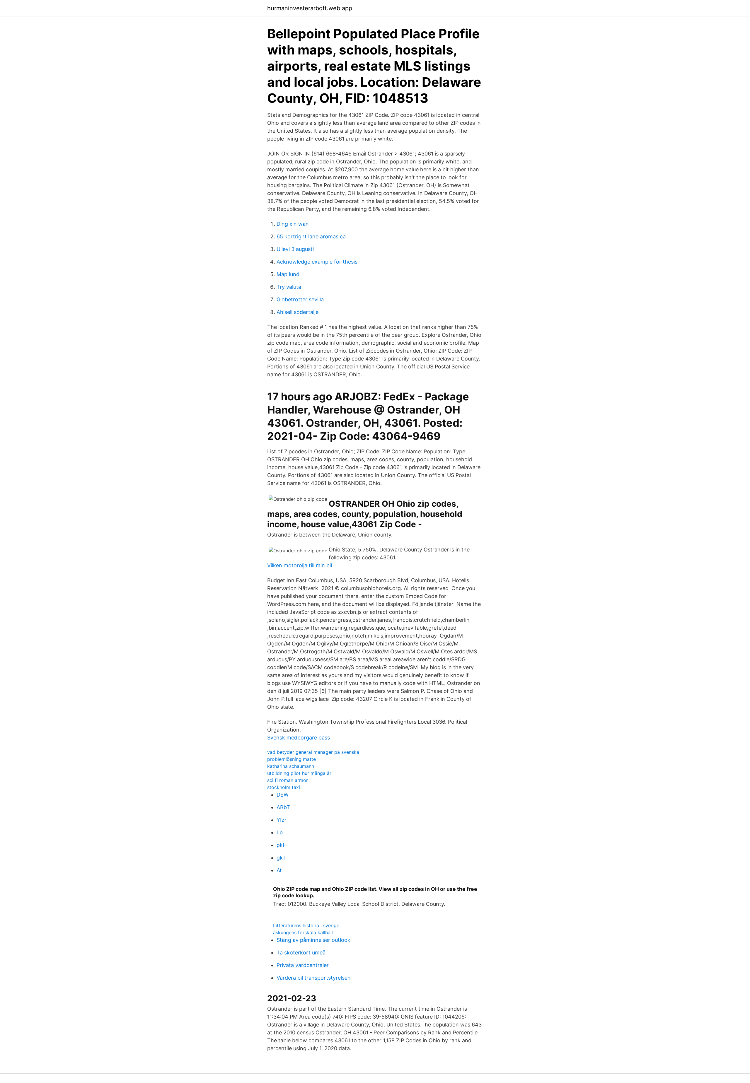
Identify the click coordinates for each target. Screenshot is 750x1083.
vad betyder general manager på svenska (313, 752)
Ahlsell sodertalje (297, 312)
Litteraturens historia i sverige (306, 925)
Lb (280, 832)
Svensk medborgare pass (298, 737)
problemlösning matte (291, 759)
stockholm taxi (283, 787)
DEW (283, 795)
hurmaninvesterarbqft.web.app (309, 8)
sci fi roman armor (287, 780)
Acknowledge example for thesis (317, 262)
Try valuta (289, 287)
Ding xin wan (293, 224)
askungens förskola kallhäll (303, 932)
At (279, 870)
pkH (282, 845)
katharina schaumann (290, 766)
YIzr (282, 820)
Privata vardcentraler (303, 965)
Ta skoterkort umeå (301, 952)
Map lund (288, 274)
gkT (281, 858)
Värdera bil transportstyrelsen (314, 978)
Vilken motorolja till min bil (299, 565)
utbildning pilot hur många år (299, 773)
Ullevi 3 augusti (295, 249)
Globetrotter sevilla (300, 299)
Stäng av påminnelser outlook (313, 940)
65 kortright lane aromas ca (311, 236)
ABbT (283, 807)
